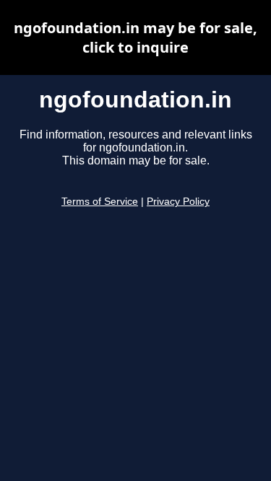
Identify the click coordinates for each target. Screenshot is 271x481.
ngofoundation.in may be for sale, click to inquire (135, 37)
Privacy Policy (178, 201)
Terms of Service (99, 201)
